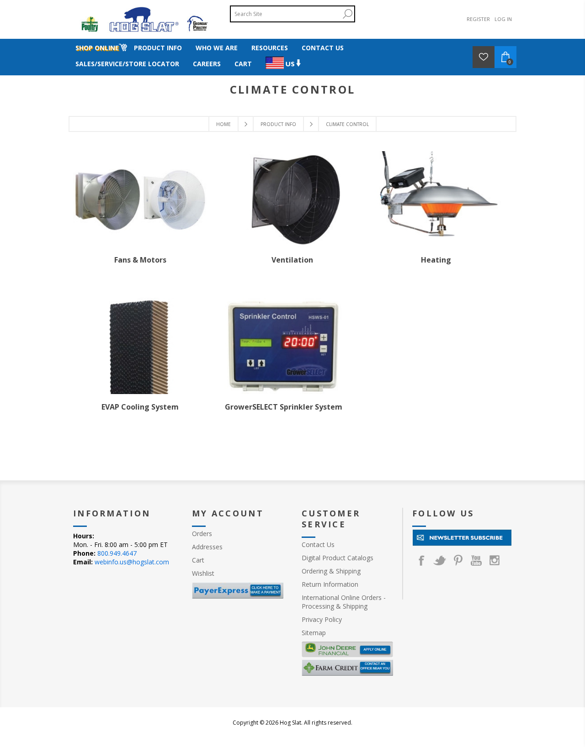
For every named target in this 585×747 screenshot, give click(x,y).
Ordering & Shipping (331, 571)
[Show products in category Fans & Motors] (140, 199)
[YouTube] (476, 560)
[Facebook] (421, 560)
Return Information (330, 584)
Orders (202, 533)
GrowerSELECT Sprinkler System (283, 407)
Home (223, 124)
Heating (436, 260)
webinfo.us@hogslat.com (132, 562)
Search (347, 14)
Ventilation (292, 260)
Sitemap (314, 632)
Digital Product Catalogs (337, 557)
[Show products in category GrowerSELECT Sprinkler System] (284, 346)
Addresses (207, 546)
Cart (198, 560)
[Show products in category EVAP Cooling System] (140, 346)
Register (478, 19)
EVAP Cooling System (140, 407)
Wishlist (203, 573)
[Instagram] (494, 560)
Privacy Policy (322, 619)
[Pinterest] (458, 560)
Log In (503, 19)
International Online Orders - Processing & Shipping (344, 601)
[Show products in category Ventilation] (292, 199)
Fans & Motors (140, 260)
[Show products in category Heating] (436, 199)
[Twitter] (440, 560)
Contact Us (318, 544)
